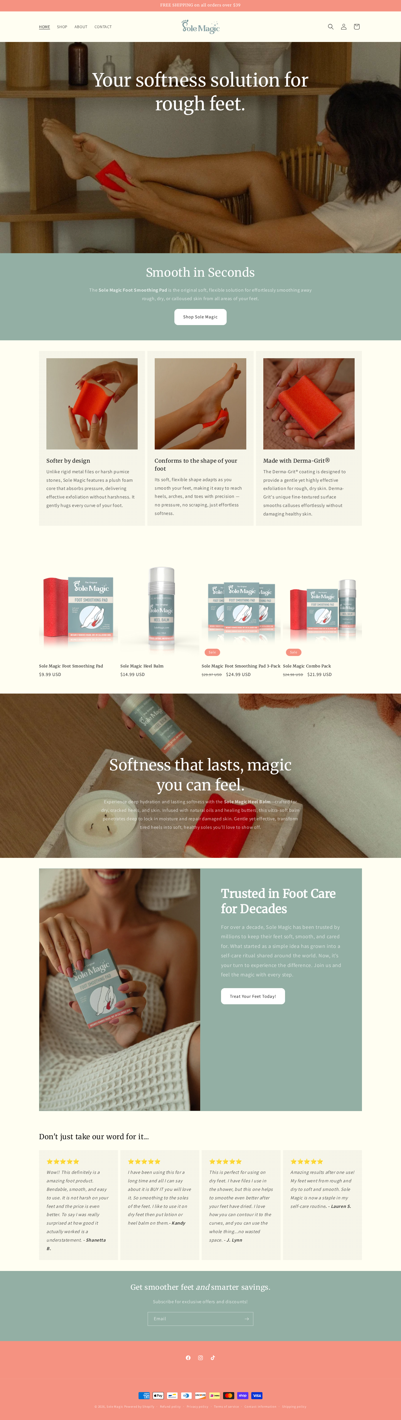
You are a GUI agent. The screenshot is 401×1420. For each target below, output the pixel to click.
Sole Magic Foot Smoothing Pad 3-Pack (241, 666)
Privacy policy (197, 1406)
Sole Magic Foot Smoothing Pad (71, 666)
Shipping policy (294, 1406)
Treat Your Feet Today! (253, 996)
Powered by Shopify (139, 1406)
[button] (330, 26)
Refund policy (170, 1406)
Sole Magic (115, 1406)
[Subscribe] (246, 1319)
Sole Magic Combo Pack (307, 666)
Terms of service (226, 1406)
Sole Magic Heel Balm (142, 666)
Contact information (260, 1406)
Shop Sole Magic (200, 317)
